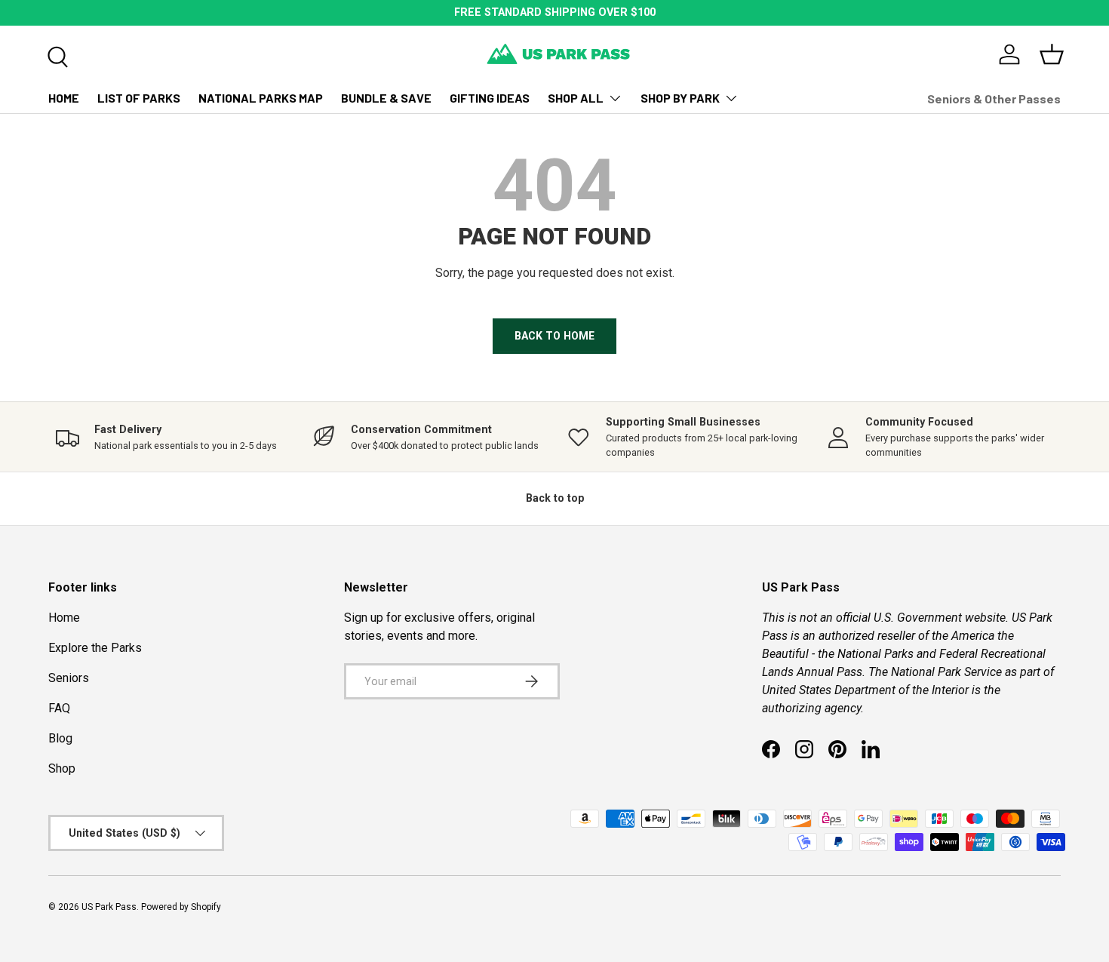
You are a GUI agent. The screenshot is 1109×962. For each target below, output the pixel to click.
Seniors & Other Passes (994, 98)
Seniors (68, 678)
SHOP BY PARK (680, 98)
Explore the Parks (95, 648)
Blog (60, 738)
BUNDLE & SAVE (386, 98)
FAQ (59, 708)
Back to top (555, 498)
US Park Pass (109, 907)
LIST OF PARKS (138, 98)
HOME (63, 98)
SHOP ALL (576, 98)
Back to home (554, 336)
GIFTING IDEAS (490, 98)
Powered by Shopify (181, 907)
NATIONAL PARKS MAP (260, 98)
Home (64, 617)
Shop (61, 768)
